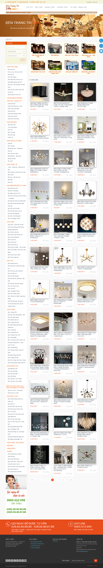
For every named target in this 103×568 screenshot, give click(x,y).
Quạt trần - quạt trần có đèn (15, 224)
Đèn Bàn (10, 179)
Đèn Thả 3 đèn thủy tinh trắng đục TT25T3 (62, 433)
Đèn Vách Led (11, 124)
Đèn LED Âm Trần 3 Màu (15, 381)
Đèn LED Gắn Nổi (12, 373)
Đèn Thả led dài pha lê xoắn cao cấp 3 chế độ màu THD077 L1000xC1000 (63, 104)
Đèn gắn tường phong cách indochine (15, 326)
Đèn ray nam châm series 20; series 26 (16, 91)
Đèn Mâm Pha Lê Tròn (14, 193)
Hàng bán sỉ (11, 448)
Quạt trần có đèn (12, 116)
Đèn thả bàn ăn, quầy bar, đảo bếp (16, 280)
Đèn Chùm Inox (12, 242)
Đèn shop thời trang (13, 459)
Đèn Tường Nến (12, 337)
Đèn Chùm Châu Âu (13, 232)
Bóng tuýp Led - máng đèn (15, 148)
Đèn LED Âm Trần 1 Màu (15, 378)
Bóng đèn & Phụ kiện (14, 141)
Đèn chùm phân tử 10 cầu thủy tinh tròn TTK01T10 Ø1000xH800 (63, 268)
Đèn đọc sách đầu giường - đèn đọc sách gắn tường (16, 316)
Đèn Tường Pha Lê (13, 332)
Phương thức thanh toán (37, 543)
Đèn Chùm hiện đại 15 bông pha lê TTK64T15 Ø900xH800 (63, 301)
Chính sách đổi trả (35, 545)
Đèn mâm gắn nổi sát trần (16, 185)
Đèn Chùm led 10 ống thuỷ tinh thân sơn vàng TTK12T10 (86, 334)
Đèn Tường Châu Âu (13, 322)
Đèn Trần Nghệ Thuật (14, 218)
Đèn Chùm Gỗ (12, 239)
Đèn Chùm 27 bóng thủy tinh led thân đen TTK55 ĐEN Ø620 (86, 137)
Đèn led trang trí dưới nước (15, 409)
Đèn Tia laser (11, 132)
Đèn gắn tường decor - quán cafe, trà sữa (15, 344)
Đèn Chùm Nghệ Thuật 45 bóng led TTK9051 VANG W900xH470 (39, 170)
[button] (23, 51)
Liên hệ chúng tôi (35, 547)
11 (63, 480)
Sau (71, 480)
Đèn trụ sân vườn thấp (14, 419)
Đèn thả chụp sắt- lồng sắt (15, 271)
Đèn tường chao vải (13, 319)
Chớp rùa (10, 137)
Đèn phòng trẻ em (13, 263)
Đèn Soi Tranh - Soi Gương (15, 390)
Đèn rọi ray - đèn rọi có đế (15, 72)
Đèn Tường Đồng (12, 347)
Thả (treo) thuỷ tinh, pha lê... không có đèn (16, 305)
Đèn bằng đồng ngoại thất (15, 426)
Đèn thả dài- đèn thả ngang (15, 283)
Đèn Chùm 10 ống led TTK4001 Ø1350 (84, 466)
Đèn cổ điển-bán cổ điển (14, 454)
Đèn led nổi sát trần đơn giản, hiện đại (16, 205)
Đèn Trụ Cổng (12, 411)
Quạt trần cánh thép (13, 118)
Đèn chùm (10, 222)
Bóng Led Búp (12, 158)
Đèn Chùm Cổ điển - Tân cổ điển (17, 247)
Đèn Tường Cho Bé (13, 357)
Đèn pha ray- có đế (13, 393)
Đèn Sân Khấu (12, 122)
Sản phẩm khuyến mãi (14, 98)
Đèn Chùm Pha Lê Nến (14, 254)
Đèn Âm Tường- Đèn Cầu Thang (17, 360)
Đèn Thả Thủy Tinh (13, 286)
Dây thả (10, 143)
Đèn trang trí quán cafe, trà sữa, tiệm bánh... (17, 173)
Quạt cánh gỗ (11, 103)
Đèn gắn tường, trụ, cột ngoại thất (16, 433)
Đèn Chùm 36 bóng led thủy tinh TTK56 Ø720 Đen (39, 137)
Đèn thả (10, 260)
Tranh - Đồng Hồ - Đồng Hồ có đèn (16, 168)
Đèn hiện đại (11, 456)
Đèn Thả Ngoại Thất (13, 429)
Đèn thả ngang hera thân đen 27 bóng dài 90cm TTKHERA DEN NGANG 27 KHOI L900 (63, 368)
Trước (32, 480)
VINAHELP (95, 565)
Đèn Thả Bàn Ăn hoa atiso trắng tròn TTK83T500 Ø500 (86, 236)
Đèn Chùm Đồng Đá (13, 237)
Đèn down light (13, 366)
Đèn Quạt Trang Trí (14, 101)
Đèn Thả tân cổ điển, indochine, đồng (16, 297)
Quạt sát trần (11, 111)
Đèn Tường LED (12, 312)
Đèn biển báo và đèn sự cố (15, 79)
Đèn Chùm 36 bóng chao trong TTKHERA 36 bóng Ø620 (62, 401)
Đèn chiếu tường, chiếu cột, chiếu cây (15, 400)
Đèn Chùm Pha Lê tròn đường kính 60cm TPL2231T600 (85, 104)
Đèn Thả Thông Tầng (14, 293)
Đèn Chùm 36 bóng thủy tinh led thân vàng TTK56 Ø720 (63, 137)
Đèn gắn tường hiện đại (14, 355)
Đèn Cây (10, 182)
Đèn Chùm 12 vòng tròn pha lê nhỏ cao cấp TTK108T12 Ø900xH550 (62, 170)
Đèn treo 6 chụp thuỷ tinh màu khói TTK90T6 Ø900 (86, 202)
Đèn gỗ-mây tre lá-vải (14, 464)
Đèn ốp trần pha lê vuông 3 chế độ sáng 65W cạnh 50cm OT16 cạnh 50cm (39, 334)
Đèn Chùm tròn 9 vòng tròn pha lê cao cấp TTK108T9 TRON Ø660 (85, 170)
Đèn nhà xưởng (12, 77)
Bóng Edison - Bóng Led (14, 156)
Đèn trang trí (12, 164)
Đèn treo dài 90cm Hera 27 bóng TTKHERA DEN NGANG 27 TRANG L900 (39, 434)
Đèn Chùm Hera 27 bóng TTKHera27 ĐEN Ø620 (85, 401)
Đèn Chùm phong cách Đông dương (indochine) (16, 228)
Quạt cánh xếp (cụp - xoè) (15, 106)
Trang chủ (9, 39)
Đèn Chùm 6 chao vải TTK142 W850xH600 (37, 301)
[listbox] (16, 55)
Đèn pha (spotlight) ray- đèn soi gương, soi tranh (15, 386)
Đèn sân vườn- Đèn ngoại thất (16, 466)
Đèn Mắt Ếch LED (12, 368)
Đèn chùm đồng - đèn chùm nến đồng (17, 251)
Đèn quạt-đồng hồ (13, 469)
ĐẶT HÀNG (46, 109)
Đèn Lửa (10, 129)
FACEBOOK (89, 2)
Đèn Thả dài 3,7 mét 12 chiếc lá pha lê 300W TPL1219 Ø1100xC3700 (38, 467)
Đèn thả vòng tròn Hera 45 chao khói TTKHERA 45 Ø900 (39, 401)
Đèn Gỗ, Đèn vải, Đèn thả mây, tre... (16, 267)
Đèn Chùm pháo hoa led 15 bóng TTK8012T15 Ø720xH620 (39, 236)
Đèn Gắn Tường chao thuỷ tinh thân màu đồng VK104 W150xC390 (63, 203)
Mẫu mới (10, 445)
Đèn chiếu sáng (12, 67)
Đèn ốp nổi (11, 74)
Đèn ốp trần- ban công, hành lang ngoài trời (16, 415)
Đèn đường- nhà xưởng (15, 442)
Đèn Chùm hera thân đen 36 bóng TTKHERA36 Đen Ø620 (86, 367)
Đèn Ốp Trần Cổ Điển (14, 208)
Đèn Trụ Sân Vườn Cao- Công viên (16, 423)
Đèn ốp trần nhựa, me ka (15, 211)
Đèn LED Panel (12, 376)
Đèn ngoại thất (12, 396)
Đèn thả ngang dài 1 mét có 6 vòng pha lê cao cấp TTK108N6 (39, 203)
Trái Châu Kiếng (12, 127)
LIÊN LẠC (95, 2)
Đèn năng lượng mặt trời (14, 471)
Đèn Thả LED (11, 288)
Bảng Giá (82, 7)
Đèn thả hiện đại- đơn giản (15, 301)
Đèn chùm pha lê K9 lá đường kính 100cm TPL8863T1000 (85, 434)
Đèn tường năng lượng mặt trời (16, 362)
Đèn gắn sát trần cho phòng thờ (17, 201)
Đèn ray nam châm (13, 153)
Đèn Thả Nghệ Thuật (13, 291)
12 (67, 480)
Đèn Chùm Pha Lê (13, 244)
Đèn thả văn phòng (13, 276)
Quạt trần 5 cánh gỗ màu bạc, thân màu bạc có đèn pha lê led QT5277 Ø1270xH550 (63, 468)
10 (59, 480)
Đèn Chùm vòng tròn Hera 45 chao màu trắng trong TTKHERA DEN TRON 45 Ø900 (39, 367)
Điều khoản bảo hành (36, 541)
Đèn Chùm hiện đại (13, 257)
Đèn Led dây (11, 146)
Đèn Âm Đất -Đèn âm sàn (15, 406)
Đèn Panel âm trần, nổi (14, 94)
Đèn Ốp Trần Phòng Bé (14, 216)
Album (9, 451)
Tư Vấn (73, 7)
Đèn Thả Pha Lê (12, 273)
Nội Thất (39, 7)
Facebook (55, 541)
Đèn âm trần (11, 69)
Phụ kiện (10, 161)
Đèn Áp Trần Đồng (13, 190)
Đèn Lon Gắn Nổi (12, 371)
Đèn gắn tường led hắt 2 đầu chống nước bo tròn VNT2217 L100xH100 (39, 104)
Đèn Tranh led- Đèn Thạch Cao (16, 340)
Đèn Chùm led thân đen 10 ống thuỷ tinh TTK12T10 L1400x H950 (63, 334)
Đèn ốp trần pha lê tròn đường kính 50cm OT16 (86, 301)
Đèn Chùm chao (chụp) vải (15, 234)
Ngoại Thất (50, 7)
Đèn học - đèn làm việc (14, 177)
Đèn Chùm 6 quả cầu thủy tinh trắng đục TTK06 (39, 268)
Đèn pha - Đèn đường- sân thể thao (16, 86)
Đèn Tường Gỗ (12, 330)
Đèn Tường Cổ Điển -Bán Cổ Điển (15, 351)
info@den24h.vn (84, 551)
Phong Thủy (62, 7)
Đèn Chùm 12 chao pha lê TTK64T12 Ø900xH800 (86, 268)
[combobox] (14, 51)
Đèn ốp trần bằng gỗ (13, 213)
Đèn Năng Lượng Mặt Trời (15, 439)
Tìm (23, 59)
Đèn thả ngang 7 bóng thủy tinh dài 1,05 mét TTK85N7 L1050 (62, 236)
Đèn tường (11, 309)
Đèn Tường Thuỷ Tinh (14, 335)
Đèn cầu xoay (11, 135)
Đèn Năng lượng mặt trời (15, 82)
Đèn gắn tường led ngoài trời (16, 436)
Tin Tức (29, 7)
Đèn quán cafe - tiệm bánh (15, 461)
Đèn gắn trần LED (13, 188)
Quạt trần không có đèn (14, 113)
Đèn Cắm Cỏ (11, 404)
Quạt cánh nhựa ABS (13, 108)
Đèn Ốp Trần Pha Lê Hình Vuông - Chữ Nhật (17, 197)
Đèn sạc (10, 151)
